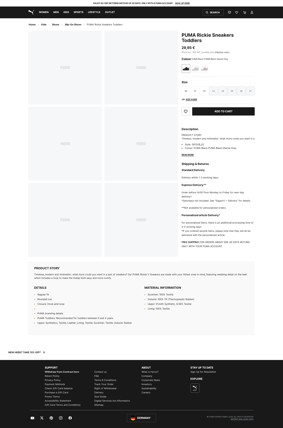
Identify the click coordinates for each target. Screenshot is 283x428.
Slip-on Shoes (73, 24)
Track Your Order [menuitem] (103, 384)
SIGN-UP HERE (182, 3)
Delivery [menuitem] (98, 392)
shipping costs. (222, 52)
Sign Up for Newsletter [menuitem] (203, 371)
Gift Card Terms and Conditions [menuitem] (62, 404)
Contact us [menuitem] (100, 371)
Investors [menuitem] (147, 384)
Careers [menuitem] (146, 392)
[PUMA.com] (30, 12)
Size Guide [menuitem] (100, 396)
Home (32, 24)
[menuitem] (44, 12)
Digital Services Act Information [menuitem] (112, 400)
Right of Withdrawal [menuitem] (105, 388)
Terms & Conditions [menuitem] (105, 380)
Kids (43, 24)
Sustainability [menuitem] (149, 388)
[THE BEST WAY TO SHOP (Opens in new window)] (195, 388)
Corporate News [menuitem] (151, 380)
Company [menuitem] (147, 375)
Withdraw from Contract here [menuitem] (62, 371)
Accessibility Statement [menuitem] (58, 400)
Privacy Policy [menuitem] (53, 380)
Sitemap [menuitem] (98, 404)
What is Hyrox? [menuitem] (150, 371)
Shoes (55, 24)
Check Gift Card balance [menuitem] (59, 388)
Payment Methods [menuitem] (55, 384)
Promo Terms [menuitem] (52, 396)
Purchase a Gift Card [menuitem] (56, 392)
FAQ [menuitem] (96, 375)
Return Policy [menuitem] (52, 375)
